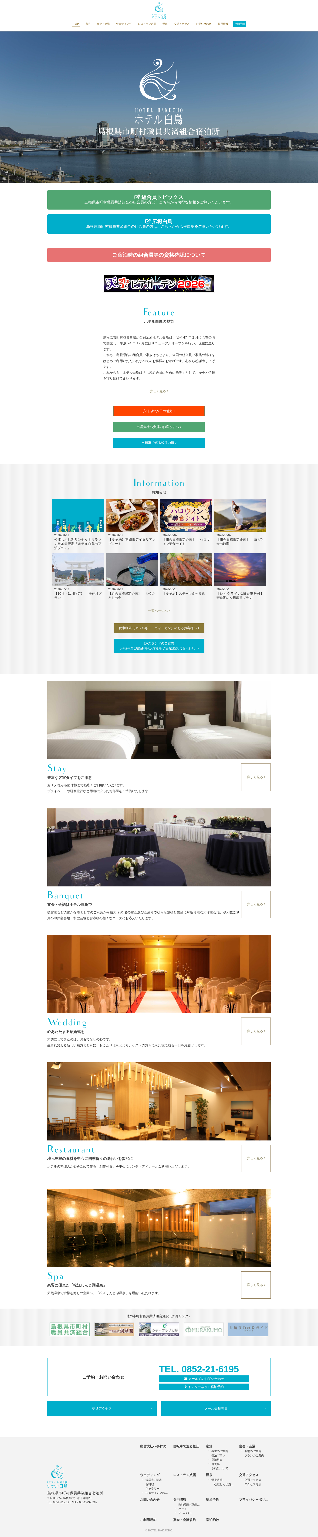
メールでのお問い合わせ (206, 1379)
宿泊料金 (217, 1459)
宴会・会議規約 (184, 1520)
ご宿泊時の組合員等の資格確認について (159, 255)
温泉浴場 (217, 1480)
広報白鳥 (159, 223)
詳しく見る (158, 391)
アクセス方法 (252, 1484)
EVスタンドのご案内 (157, 645)
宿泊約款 (212, 1520)
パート (183, 1508)
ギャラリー (152, 1488)
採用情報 (223, 23)
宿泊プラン (218, 1455)
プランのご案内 (254, 1455)
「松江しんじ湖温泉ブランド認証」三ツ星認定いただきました (223, 1484)
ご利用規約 (148, 1520)
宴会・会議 (103, 23)
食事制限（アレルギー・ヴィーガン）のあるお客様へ (158, 628)
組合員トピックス (159, 199)
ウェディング (124, 23)
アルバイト (186, 1513)
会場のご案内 (252, 1451)
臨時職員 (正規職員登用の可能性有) (190, 1504)
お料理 (149, 1484)
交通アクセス (181, 23)
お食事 (215, 1464)
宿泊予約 (240, 23)
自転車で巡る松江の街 (158, 442)
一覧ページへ (158, 611)
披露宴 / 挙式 (153, 1480)
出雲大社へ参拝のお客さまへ (158, 427)
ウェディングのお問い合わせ (157, 1492)
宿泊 (87, 23)
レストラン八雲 (147, 23)
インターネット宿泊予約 (206, 1387)
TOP (76, 23)
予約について (219, 1468)
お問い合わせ (203, 23)
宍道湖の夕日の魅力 (158, 411)
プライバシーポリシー (255, 1499)
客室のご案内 (219, 1451)
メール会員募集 (216, 1408)
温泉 (165, 23)
